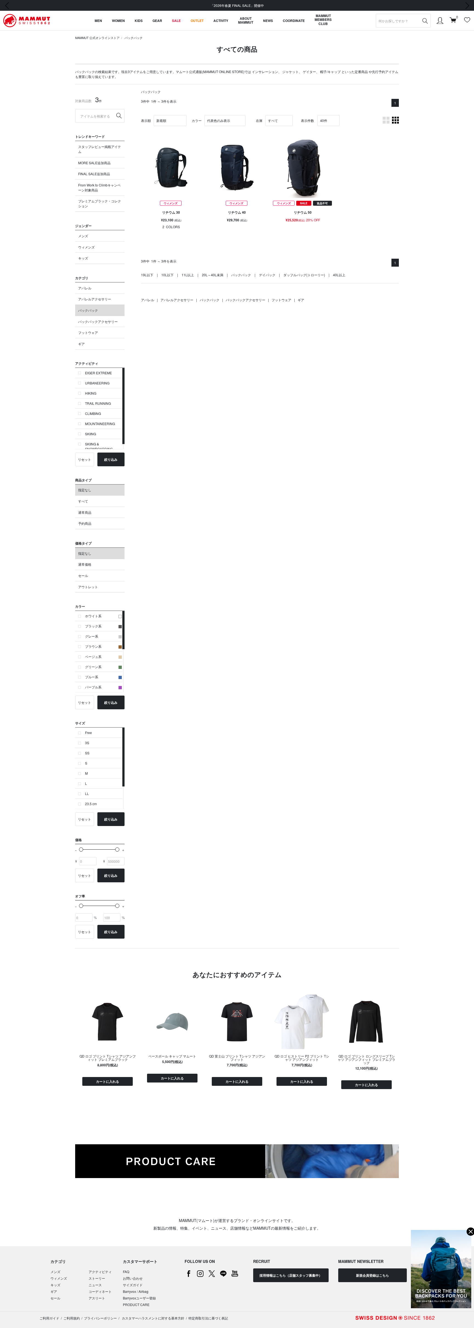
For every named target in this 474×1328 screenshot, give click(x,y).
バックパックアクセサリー (98, 321)
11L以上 (188, 274)
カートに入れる (107, 1081)
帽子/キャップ (330, 71)
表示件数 (307, 120)
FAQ (126, 1271)
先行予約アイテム (385, 71)
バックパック (134, 37)
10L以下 (167, 274)
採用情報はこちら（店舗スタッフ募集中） (290, 1275)
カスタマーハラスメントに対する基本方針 (152, 1318)
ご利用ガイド (49, 1318)
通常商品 (84, 512)
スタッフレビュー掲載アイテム (99, 149)
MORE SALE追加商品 (94, 162)
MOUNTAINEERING (100, 423)
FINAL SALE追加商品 (94, 173)
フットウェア (88, 332)
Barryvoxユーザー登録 (139, 1298)
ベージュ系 (93, 656)
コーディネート (100, 1291)
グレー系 (91, 636)
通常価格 (84, 564)
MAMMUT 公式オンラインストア (97, 37)
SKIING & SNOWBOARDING (99, 446)
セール (83, 575)
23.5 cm (91, 803)
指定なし (84, 489)
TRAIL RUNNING (98, 403)
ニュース (95, 1284)
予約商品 (84, 523)
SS (87, 753)
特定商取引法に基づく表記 (208, 1318)
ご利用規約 (71, 1318)
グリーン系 (93, 666)
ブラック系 (93, 626)
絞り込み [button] (110, 459)
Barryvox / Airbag (135, 1291)
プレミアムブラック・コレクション (99, 203)
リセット (84, 459)
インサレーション (265, 71)
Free (88, 732)
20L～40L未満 (212, 274)
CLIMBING (93, 413)
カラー (197, 120)
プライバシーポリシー (100, 1318)
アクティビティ (100, 1271)
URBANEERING (97, 383)
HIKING (90, 393)
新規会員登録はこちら (372, 1275)
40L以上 (339, 274)
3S (87, 742)
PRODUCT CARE (136, 1304)
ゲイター (309, 71)
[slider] (81, 849)
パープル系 (93, 687)
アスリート (97, 1298)
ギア (81, 343)
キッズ (83, 258)
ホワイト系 (93, 615)
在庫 (259, 120)
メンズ (83, 235)
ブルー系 (91, 676)
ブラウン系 (93, 646)
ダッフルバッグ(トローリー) (304, 274)
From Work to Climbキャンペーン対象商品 (99, 187)
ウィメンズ (86, 247)
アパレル (84, 288)
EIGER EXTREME (98, 372)
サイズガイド (133, 1284)
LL (87, 793)
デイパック (267, 274)
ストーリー (97, 1278)
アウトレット (88, 586)
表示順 (146, 120)
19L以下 (147, 274)
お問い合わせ (133, 1278)
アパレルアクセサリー (94, 299)
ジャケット (290, 71)
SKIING (90, 433)
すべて (83, 501)
